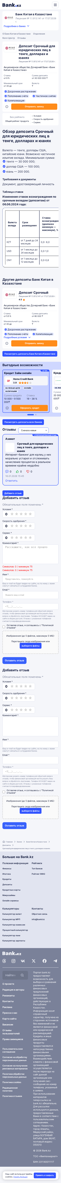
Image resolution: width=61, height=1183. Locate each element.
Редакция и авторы (13, 989)
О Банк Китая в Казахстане (16, 33)
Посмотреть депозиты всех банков (23, 422)
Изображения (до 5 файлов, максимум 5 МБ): (30, 635)
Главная (9, 842)
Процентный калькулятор (15, 930)
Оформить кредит (29, 408)
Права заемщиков (12, 1039)
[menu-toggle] (55, 5)
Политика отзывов (12, 1096)
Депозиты (6, 845)
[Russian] (43, 4)
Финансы (6, 868)
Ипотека (6, 874)
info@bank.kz (38, 919)
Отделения (39, 33)
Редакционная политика (10, 1089)
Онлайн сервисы (10, 900)
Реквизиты (8, 995)
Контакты (8, 1001)
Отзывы (21, 38)
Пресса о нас (9, 1012)
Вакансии (7, 1024)
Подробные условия (15, 337)
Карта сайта (9, 1018)
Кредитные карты (11, 890)
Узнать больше (20, 1177)
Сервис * (7, 533)
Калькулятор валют (12, 914)
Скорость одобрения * (14, 521)
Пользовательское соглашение (12, 1050)
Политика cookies (11, 1082)
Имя (5, 574)
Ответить (11, 480)
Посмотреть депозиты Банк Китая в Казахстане (29, 353)
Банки (19, 842)
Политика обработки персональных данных (14, 1075)
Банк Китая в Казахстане (36, 842)
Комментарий (10, 543)
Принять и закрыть (45, 1175)
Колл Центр (8, 38)
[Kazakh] (47, 4)
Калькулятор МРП (11, 919)
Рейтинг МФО (38, 874)
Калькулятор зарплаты (13, 940)
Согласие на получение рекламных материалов (14, 1067)
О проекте (8, 983)
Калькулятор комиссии (13, 924)
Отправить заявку (34, 106)
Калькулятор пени (11, 935)
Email (5, 590)
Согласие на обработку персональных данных (14, 1058)
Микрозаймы (8, 895)
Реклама (7, 1007)
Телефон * (7, 602)
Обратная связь (39, 914)
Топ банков (37, 868)
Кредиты (6, 879)
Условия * (7, 509)
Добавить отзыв (12, 493)
